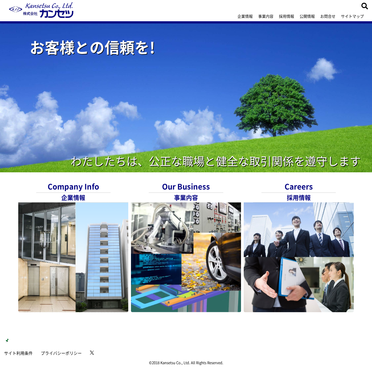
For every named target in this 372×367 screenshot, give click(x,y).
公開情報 (307, 16)
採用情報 (286, 16)
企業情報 (245, 16)
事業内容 (265, 16)
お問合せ (328, 16)
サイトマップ (352, 16)
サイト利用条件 (18, 353)
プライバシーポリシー (61, 353)
